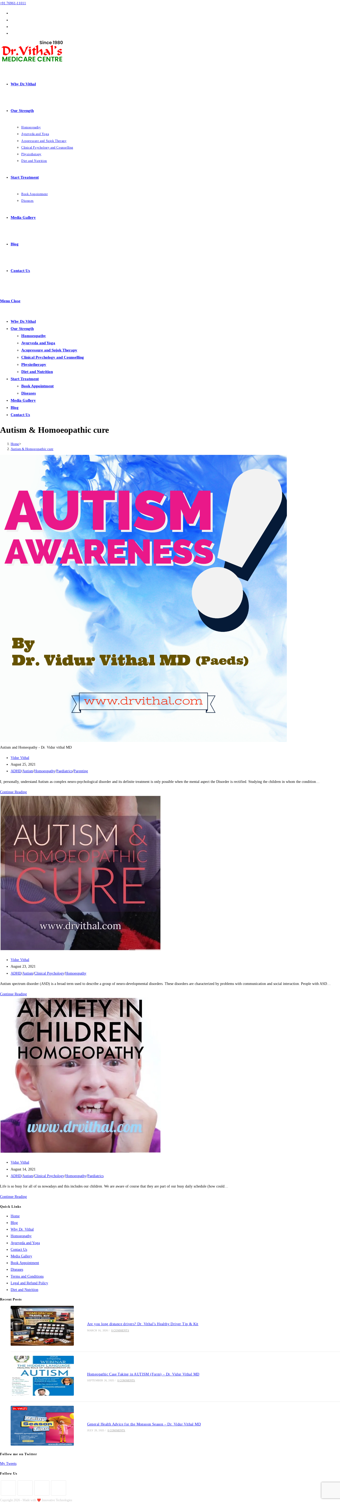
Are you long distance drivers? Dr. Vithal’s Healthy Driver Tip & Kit (142, 1324)
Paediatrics (64, 771)
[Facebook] (25, 1488)
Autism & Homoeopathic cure (32, 449)
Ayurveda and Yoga (38, 343)
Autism (27, 771)
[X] (8, 1488)
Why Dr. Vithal (22, 1229)
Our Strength (22, 328)
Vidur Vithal (20, 758)
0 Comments (120, 1330)
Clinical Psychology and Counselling (52, 357)
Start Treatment (25, 379)
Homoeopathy (33, 336)
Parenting (81, 771)
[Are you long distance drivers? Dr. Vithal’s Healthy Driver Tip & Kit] (42, 1327)
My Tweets (8, 1464)
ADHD (16, 771)
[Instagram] (41, 1488)
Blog (15, 407)
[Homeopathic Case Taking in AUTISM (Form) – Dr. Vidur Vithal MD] (42, 1377)
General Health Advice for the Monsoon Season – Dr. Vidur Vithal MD (144, 1424)
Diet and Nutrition (37, 372)
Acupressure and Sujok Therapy (49, 350)
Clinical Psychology (49, 973)
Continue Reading (13, 792)
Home (15, 1216)
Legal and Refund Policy (29, 1283)
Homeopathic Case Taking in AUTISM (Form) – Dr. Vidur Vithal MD (143, 1374)
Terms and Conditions (27, 1276)
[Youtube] (58, 1488)
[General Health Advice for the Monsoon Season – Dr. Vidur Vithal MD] (42, 1427)
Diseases (28, 393)
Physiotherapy (33, 364)
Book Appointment (37, 386)
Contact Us (20, 415)
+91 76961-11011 (13, 3)
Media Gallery (23, 400)
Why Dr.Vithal (23, 321)
